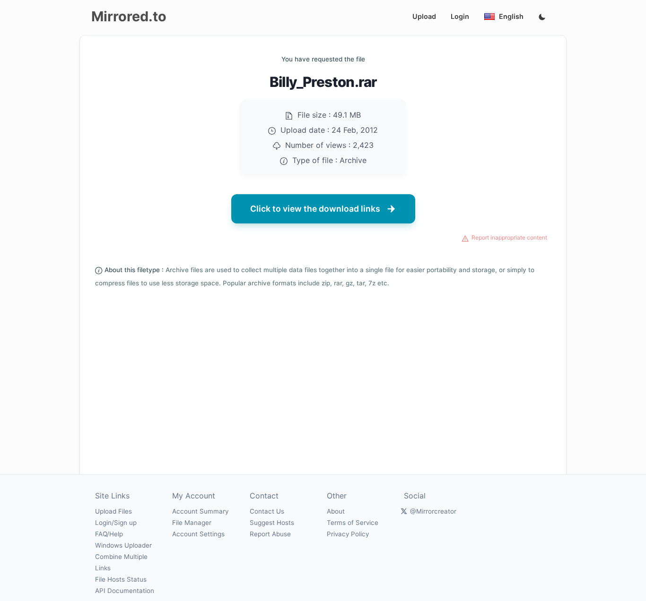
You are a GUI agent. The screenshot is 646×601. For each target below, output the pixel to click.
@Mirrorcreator (433, 511)
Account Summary (200, 511)
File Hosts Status (121, 579)
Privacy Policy (348, 534)
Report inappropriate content (509, 237)
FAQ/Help (109, 534)
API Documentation (124, 590)
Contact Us (267, 511)
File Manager (191, 522)
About (336, 511)
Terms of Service (352, 522)
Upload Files (113, 511)
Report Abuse (270, 534)
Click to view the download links (315, 209)
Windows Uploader (123, 545)
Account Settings (198, 534)
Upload (424, 16)
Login (460, 16)
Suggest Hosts (272, 522)
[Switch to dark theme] (542, 17)
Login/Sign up (116, 522)
